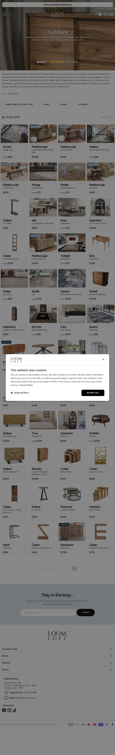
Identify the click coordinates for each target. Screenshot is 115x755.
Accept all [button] (93, 392)
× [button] (103, 359)
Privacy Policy (26, 385)
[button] (20, 392)
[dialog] (57, 377)
